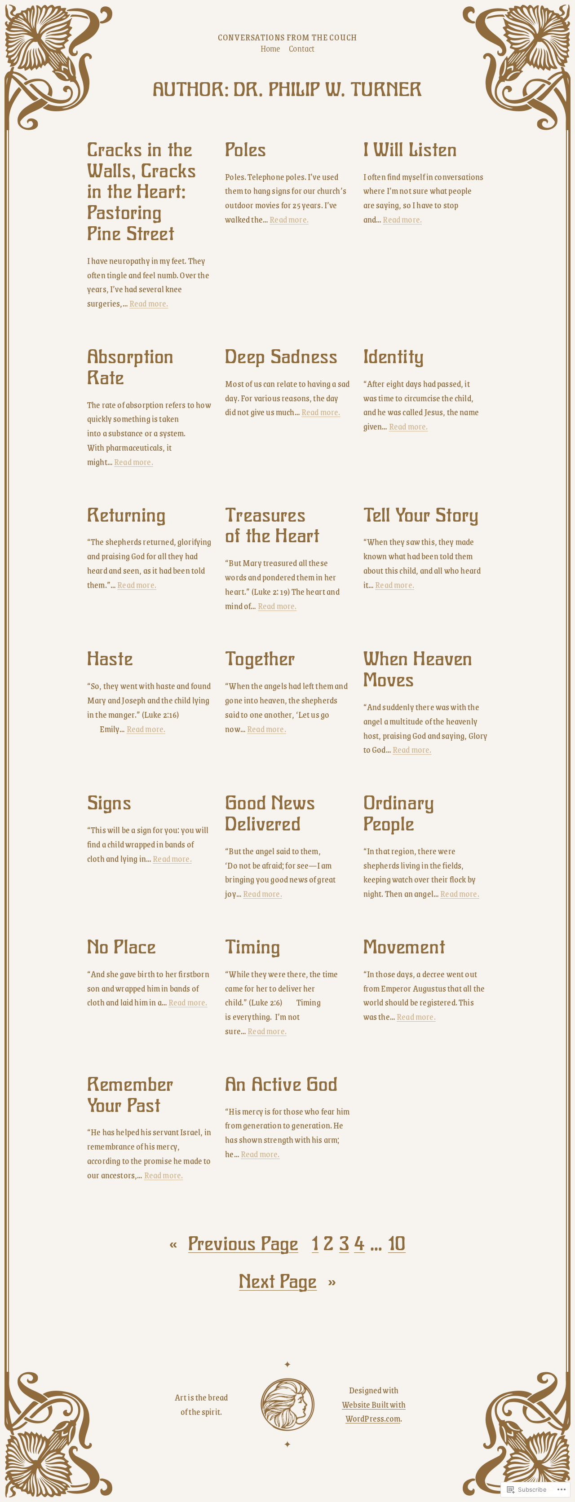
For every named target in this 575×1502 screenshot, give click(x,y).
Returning (126, 515)
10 (397, 1243)
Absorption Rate (130, 368)
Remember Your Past (130, 1095)
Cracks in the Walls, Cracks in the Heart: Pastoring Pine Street (141, 192)
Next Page (287, 1281)
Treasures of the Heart (272, 526)
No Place (121, 947)
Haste (110, 659)
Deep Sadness (281, 357)
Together (260, 659)
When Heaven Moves (418, 670)
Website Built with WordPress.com (374, 1411)
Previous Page (233, 1243)
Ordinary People (398, 814)
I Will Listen (410, 150)
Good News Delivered (270, 814)
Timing (252, 947)
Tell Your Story (420, 515)
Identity (393, 357)
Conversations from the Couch (287, 37)
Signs (109, 803)
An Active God (281, 1084)
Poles (245, 150)
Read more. (148, 303)
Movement (404, 947)
